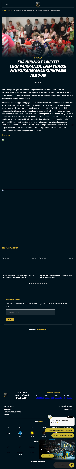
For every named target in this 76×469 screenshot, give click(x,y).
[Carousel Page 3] (33, 283)
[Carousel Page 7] (40, 283)
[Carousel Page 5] (37, 283)
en (7, 4)
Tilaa (9, 319)
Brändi (6, 415)
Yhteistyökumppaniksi (12, 412)
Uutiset (10, 10)
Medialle (7, 409)
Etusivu (4, 10)
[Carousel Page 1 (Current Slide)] (29, 283)
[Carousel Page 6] (38, 283)
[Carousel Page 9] (44, 283)
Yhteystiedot (9, 406)
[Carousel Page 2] (31, 283)
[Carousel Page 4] (35, 283)
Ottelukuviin (7, 135)
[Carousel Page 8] (42, 283)
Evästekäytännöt (65, 406)
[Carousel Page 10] (46, 283)
